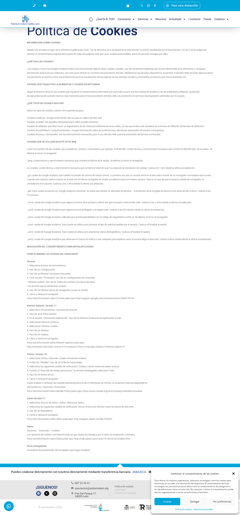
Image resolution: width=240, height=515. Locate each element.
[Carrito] (128, 5)
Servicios (143, 19)
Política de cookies (183, 509)
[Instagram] (54, 493)
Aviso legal (120, 490)
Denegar (195, 501)
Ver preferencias (222, 501)
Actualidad (175, 19)
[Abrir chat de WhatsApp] (9, 506)
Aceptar (167, 501)
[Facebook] (38, 493)
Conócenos (124, 19)
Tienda (207, 19)
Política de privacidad (203, 509)
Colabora (219, 19)
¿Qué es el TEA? (105, 19)
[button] (233, 473)
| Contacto (194, 19)
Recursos (160, 19)
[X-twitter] (46, 493)
